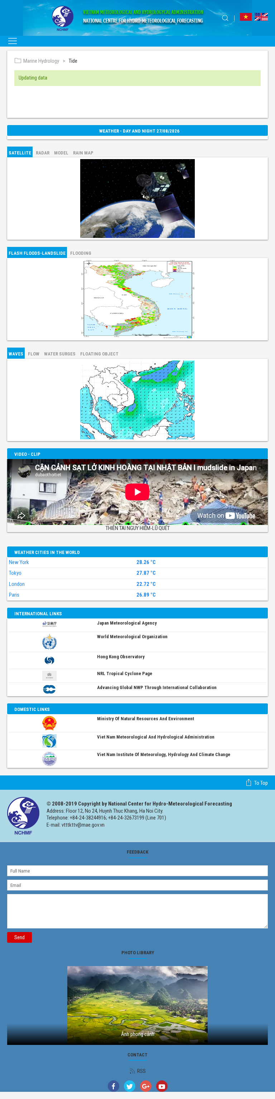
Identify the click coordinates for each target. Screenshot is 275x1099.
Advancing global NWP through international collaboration (157, 687)
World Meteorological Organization (132, 636)
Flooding (80, 253)
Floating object (99, 354)
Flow (33, 354)
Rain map (83, 153)
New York (19, 562)
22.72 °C (146, 584)
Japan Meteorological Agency (127, 623)
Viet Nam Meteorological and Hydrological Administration (155, 737)
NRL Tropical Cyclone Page (124, 673)
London (17, 584)
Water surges (60, 354)
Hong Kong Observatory (121, 656)
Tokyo (15, 573)
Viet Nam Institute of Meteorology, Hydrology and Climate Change (163, 754)
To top (261, 783)
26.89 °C (146, 595)
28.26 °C (146, 562)
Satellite (20, 153)
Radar (42, 153)
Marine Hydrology (41, 61)
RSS (141, 1071)
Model (61, 153)
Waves (16, 354)
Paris (14, 595)
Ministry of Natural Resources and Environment (145, 718)
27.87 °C (146, 573)
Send (19, 937)
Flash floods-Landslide (37, 253)
